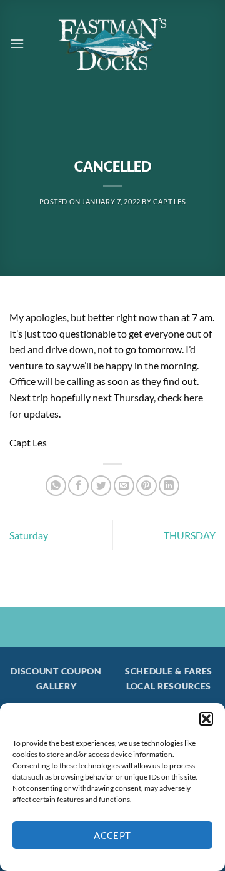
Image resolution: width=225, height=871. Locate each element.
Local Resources (168, 686)
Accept (112, 835)
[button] (206, 719)
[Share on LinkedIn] (169, 485)
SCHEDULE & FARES (168, 671)
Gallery (56, 686)
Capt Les (169, 201)
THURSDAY (190, 535)
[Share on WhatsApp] (56, 485)
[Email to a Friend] (124, 485)
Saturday (28, 535)
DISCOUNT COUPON (56, 671)
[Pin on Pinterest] (146, 485)
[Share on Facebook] (78, 485)
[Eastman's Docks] (112, 44)
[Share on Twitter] (101, 485)
